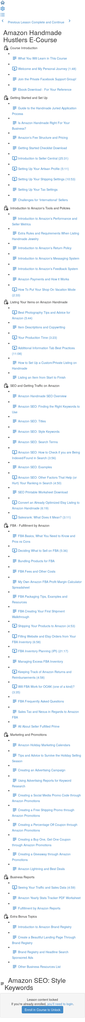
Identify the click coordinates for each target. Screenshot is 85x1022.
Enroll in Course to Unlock (42, 1009)
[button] (2, 4)
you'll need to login (60, 1004)
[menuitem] (2, 10)
